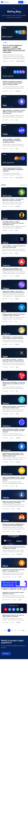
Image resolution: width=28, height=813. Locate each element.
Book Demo (6, 653)
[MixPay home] (5, 2)
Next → (23, 630)
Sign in (20, 2)
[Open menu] (25, 2)
